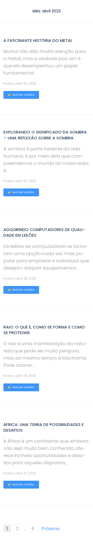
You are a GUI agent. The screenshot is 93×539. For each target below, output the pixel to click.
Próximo (51, 528)
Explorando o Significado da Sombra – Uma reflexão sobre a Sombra (45, 134)
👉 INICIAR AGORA (21, 94)
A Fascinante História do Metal (37, 40)
